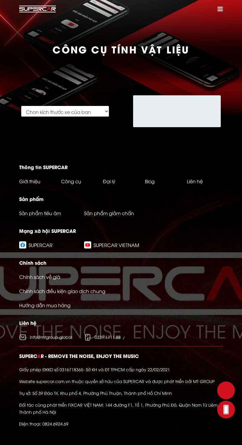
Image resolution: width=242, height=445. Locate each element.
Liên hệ (195, 181)
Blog (150, 181)
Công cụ (71, 181)
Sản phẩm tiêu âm (40, 213)
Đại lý (109, 181)
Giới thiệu (29, 181)
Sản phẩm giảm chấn (109, 213)
